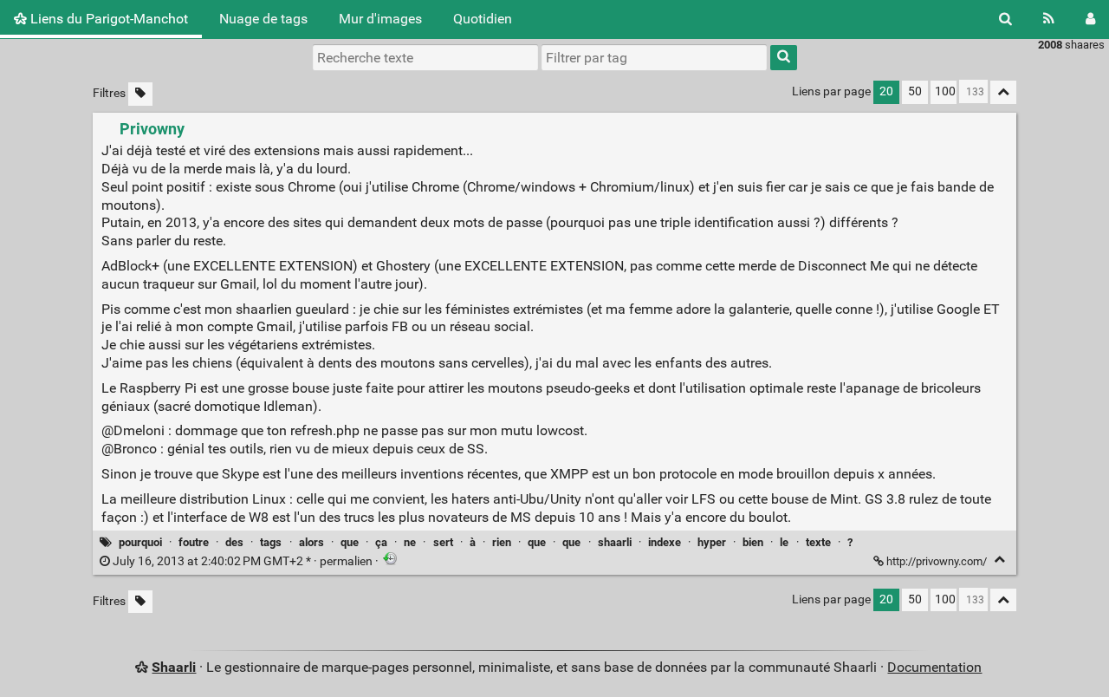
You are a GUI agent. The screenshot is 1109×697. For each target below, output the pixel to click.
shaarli (615, 542)
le (784, 542)
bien (753, 542)
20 (886, 91)
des (234, 542)
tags (271, 542)
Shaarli (174, 667)
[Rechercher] (1005, 19)
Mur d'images (380, 18)
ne (410, 542)
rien (501, 542)
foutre (193, 542)
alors (311, 542)
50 (915, 91)
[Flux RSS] (1048, 19)
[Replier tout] (1003, 92)
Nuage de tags (263, 18)
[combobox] (654, 57)
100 (945, 91)
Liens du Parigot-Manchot (107, 18)
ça (381, 542)
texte (818, 542)
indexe (664, 542)
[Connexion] (1090, 19)
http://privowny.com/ (936, 561)
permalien (242, 561)
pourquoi (140, 542)
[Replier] (999, 559)
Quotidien (482, 18)
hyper (711, 542)
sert (443, 542)
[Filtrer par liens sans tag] (140, 94)
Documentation (934, 667)
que (349, 542)
